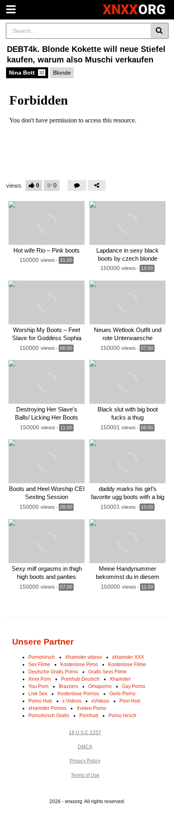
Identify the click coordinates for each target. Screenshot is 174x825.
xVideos (100, 701)
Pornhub (88, 715)
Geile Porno (122, 693)
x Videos (71, 701)
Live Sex (37, 693)
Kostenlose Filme (127, 664)
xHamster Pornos (47, 708)
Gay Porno (133, 686)
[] (160, 31)
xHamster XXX (128, 657)
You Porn (38, 686)
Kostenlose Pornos (78, 693)
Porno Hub (40, 701)
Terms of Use (85, 775)
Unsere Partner (43, 641)
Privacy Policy (85, 761)
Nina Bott (26, 72)
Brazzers (68, 686)
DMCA (85, 747)
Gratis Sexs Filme (107, 672)
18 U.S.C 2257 (85, 732)
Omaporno (100, 686)
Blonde (62, 72)
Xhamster (120, 679)
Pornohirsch (41, 657)
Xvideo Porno (91, 708)
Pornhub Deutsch (80, 679)
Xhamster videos (83, 657)
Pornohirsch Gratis (48, 715)
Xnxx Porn (39, 679)
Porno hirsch (122, 715)
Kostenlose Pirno (79, 664)
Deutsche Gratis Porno (53, 672)
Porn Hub (129, 701)
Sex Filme (39, 664)
